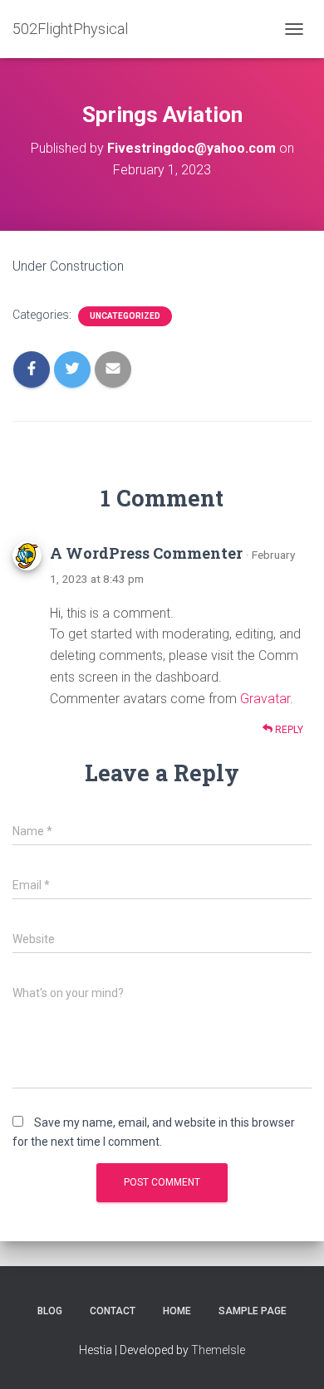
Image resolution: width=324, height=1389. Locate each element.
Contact (112, 1311)
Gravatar (265, 699)
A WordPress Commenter (146, 553)
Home (177, 1311)
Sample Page (252, 1311)
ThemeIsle (218, 1350)
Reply (287, 730)
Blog (49, 1311)
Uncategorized (125, 315)
